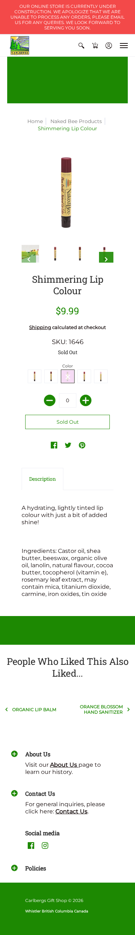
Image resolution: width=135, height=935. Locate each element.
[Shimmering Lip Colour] (30, 254)
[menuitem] (81, 45)
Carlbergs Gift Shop (46, 900)
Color (67, 365)
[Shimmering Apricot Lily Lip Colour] (80, 254)
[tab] (42, 479)
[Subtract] (49, 400)
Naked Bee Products (76, 121)
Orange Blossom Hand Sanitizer (101, 709)
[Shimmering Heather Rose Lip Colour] (55, 254)
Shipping (40, 327)
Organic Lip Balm (34, 709)
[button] (81, 45)
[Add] (85, 400)
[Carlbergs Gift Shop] (19, 45)
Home (35, 121)
